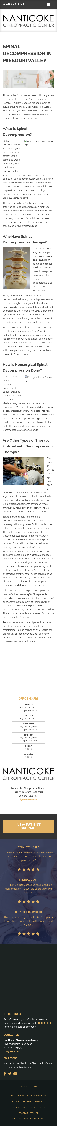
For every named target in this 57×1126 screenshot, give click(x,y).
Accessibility (17, 1095)
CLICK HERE (45, 1023)
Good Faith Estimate (28, 1113)
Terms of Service (37, 1107)
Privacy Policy (19, 1107)
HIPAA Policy (41, 1101)
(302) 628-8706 (13, 3)
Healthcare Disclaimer (21, 1101)
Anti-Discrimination (36, 1095)
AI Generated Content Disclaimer (28, 1119)
